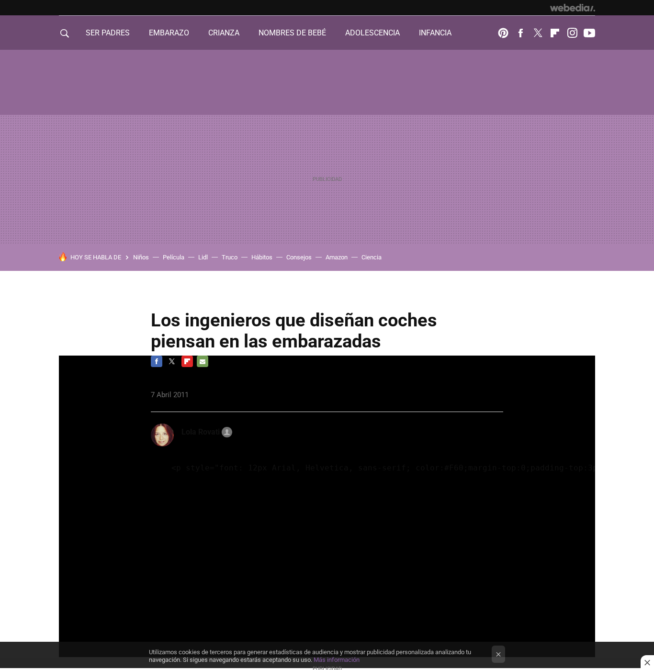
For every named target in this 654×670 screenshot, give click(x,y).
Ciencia (371, 257)
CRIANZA (223, 32)
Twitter (537, 33)
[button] (205, 432)
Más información (337, 659)
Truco (229, 257)
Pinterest (503, 33)
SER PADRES (108, 32)
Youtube (589, 33)
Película (173, 257)
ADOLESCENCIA (372, 32)
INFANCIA (435, 32)
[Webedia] (572, 7)
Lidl (203, 257)
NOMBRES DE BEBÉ (292, 32)
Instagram (572, 33)
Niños (141, 257)
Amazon (337, 257)
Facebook (520, 33)
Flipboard (555, 33)
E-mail (202, 361)
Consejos (299, 257)
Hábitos (261, 257)
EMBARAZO (169, 32)
